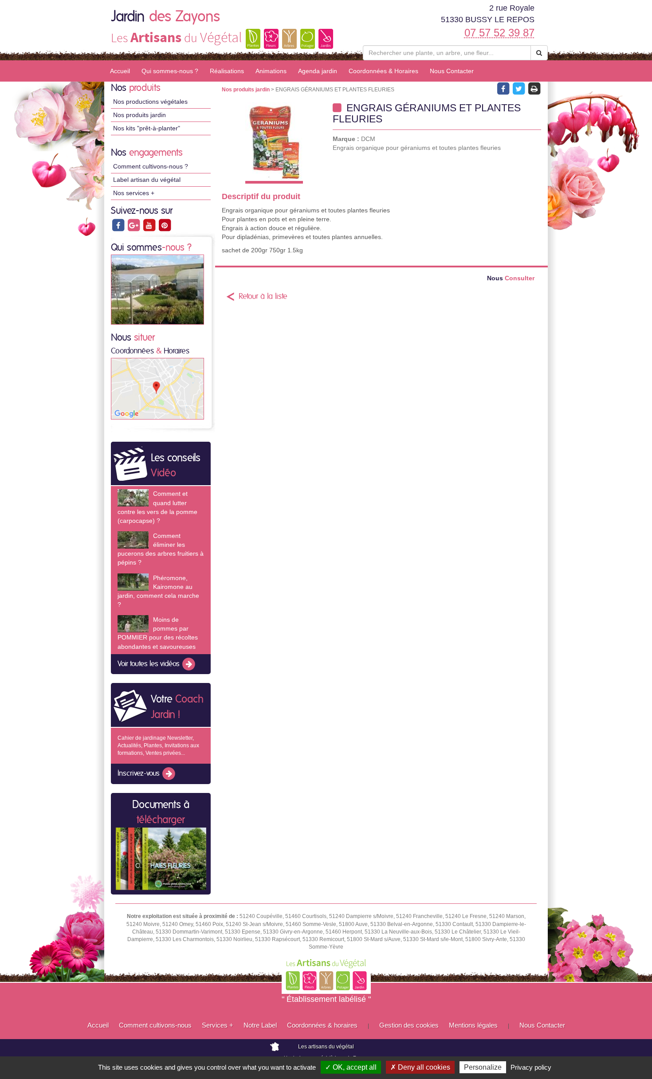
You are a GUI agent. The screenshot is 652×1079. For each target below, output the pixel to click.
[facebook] (118, 225)
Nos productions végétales (150, 101)
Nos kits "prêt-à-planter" (146, 128)
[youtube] (149, 225)
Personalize (483, 1067)
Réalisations (227, 71)
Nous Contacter (452, 71)
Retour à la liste (263, 297)
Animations (271, 71)
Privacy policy (531, 1067)
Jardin (165, 16)
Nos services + (133, 192)
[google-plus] (134, 225)
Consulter (510, 278)
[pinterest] (164, 225)
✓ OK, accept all (351, 1067)
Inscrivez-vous (139, 773)
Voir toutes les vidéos (149, 663)
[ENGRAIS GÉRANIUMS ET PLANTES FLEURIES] (274, 143)
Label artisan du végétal (147, 179)
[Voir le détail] (133, 497)
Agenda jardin (317, 71)
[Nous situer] (157, 388)
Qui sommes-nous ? (169, 71)
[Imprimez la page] (534, 88)
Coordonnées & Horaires (383, 71)
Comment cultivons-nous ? (150, 166)
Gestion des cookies (409, 1025)
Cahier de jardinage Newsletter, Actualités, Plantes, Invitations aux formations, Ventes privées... (158, 745)
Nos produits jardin (139, 114)
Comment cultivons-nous (155, 1025)
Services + (217, 1025)
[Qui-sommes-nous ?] (157, 289)
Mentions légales (473, 1025)
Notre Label (260, 1025)
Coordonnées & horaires (322, 1025)
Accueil (120, 71)
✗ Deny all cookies (420, 1067)
